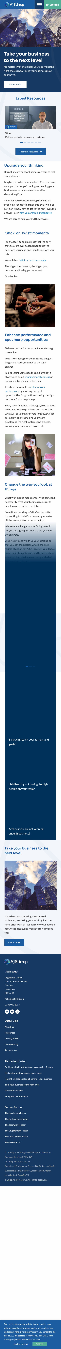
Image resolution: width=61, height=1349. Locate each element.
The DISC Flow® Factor (16, 1136)
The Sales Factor (13, 1142)
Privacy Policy (11, 1038)
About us (9, 1026)
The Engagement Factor (16, 1130)
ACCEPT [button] (39, 1344)
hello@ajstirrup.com (14, 998)
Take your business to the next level (22, 1084)
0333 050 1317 (12, 1004)
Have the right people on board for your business (28, 1078)
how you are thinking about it (36, 212)
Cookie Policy (11, 1044)
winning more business (37, 376)
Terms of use (11, 1050)
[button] (21, 142)
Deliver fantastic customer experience (23, 1073)
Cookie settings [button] (21, 1344)
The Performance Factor (16, 1119)
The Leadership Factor (16, 1113)
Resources (10, 1032)
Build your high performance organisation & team (29, 1067)
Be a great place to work (16, 1096)
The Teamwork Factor (15, 1124)
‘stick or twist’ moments (33, 260)
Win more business (14, 1090)
